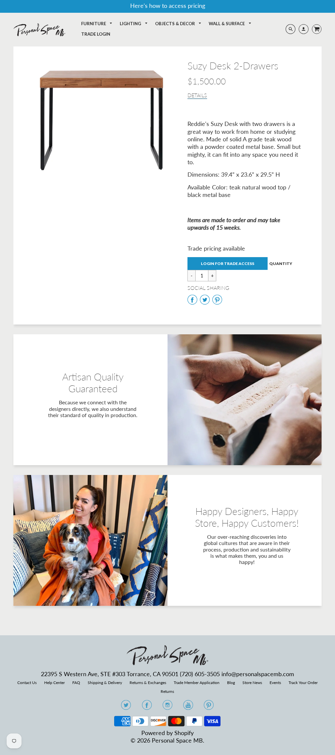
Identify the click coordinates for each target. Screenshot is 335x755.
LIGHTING (131, 23)
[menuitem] (97, 23)
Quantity (280, 263)
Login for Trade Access (227, 263)
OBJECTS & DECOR (175, 23)
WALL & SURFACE (227, 23)
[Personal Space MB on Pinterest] (209, 707)
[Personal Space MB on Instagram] (167, 707)
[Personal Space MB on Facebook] (147, 707)
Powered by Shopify (167, 732)
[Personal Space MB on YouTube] (188, 707)
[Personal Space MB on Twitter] (126, 707)
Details (197, 95)
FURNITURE (94, 23)
